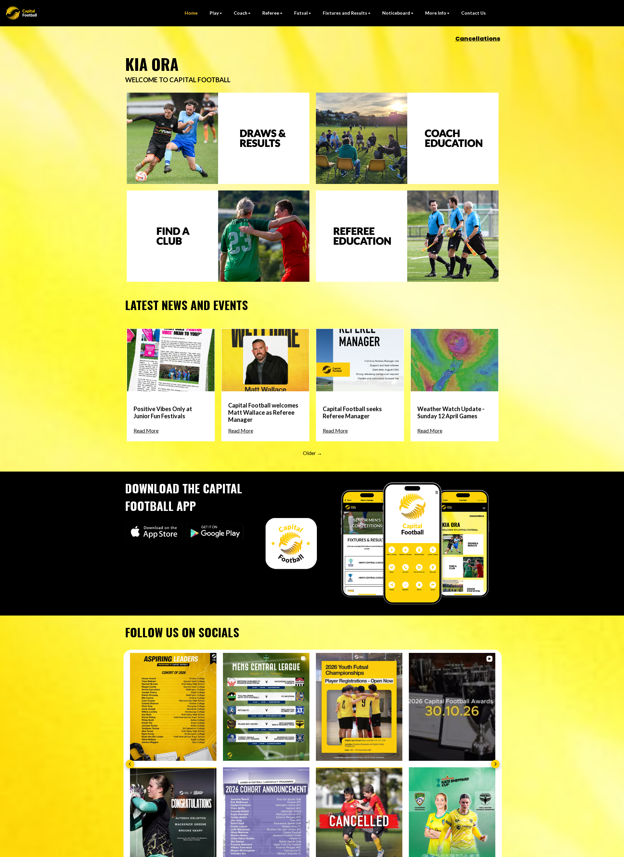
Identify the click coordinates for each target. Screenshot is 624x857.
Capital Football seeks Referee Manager (352, 412)
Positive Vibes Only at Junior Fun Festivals (163, 412)
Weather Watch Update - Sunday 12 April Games (451, 412)
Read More (146, 430)
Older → (312, 453)
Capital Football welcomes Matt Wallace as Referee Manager (263, 412)
